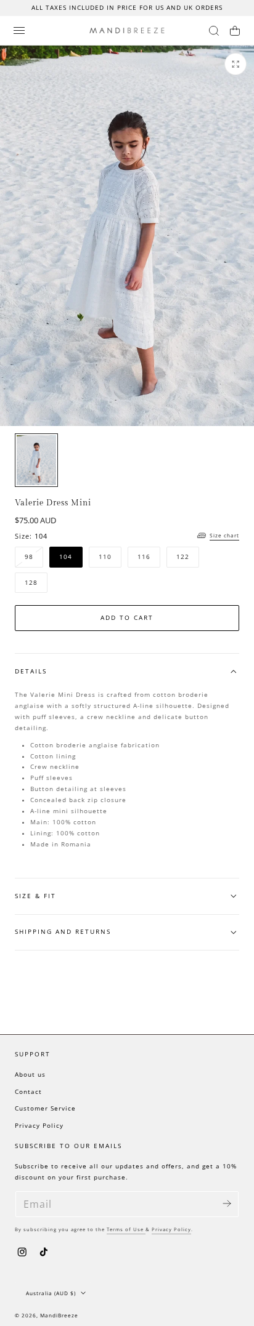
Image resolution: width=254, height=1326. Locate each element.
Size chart (224, 535)
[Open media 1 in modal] (235, 64)
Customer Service (45, 1108)
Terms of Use (126, 1229)
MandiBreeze (59, 1315)
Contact (28, 1092)
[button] (19, 30)
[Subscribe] (227, 1203)
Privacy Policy (39, 1126)
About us (30, 1075)
